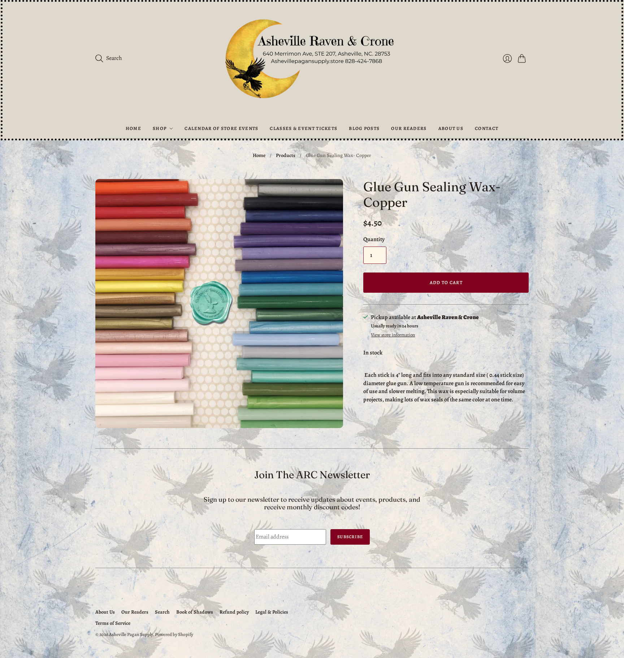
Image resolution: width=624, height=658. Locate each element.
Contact (486, 128)
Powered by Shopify (174, 634)
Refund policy (234, 612)
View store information (393, 335)
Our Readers (408, 128)
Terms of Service (112, 623)
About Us (450, 128)
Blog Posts (364, 128)
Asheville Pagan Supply (131, 634)
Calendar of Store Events (221, 128)
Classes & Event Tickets (303, 128)
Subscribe (350, 537)
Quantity (374, 239)
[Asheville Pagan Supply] (312, 60)
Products (285, 155)
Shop (159, 128)
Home (133, 128)
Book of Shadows (194, 612)
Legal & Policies (271, 612)
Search (162, 612)
